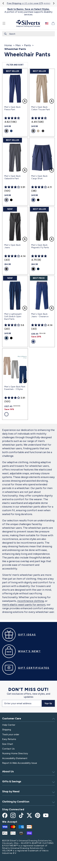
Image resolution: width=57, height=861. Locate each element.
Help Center (8, 724)
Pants (27, 45)
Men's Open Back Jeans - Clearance (39, 315)
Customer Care (11, 718)
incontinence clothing (30, 601)
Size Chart (7, 744)
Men (18, 45)
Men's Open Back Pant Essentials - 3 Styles (14, 388)
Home (8, 45)
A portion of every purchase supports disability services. (28, 12)
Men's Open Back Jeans (12, 246)
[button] (4, 23)
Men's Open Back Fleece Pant (12, 108)
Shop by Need (10, 791)
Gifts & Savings (11, 781)
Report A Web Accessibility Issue (19, 763)
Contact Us (8, 748)
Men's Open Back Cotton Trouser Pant (40, 108)
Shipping (6, 729)
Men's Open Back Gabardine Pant (12, 177)
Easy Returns (9, 739)
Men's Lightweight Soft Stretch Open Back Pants (12, 316)
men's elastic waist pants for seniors (23, 604)
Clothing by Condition (15, 801)
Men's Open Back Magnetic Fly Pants (40, 246)
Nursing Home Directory (15, 753)
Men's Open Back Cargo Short (39, 177)
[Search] (5, 34)
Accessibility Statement (14, 758)
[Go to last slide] (3, 3)
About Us (8, 771)
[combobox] (28, 33)
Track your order (10, 734)
